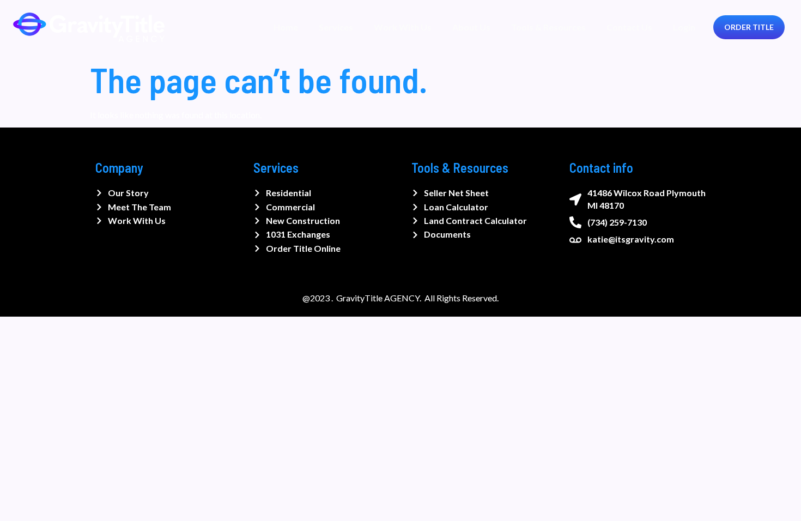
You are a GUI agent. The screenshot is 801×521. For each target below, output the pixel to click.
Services (336, 27)
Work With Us (403, 27)
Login (684, 27)
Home (286, 27)
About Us (471, 27)
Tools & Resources (548, 27)
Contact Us (629, 27)
